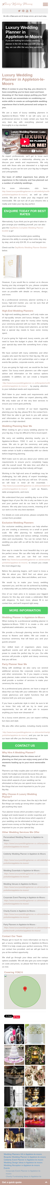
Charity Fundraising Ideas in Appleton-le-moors (24, 1177)
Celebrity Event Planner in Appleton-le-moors (23, 1160)
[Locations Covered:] (3, 4)
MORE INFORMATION (25, 610)
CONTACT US (25, 745)
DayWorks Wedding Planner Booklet (31, 247)
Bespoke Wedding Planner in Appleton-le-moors (25, 1157)
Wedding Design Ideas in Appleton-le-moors (23, 1162)
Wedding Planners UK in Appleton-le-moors (23, 1154)
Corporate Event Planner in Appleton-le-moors (23, 1172)
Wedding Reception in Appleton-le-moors (22, 1165)
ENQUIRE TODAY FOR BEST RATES (25, 212)
